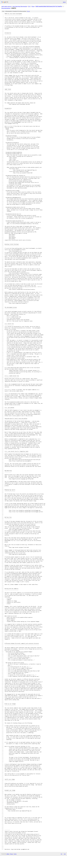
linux (33, 6)
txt (61, 853)
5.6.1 (29, 6)
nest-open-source (6, 6)
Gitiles (8, 854)
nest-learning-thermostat (19, 6)
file (28, 11)
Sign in (64, 2)
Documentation (5, 8)
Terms (15, 854)
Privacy (11, 854)
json (65, 853)
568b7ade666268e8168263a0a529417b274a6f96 (48, 6)
